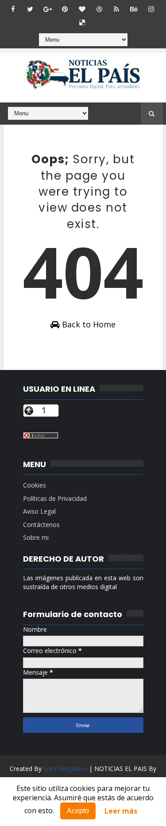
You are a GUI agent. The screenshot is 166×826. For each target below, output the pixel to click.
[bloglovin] (82, 9)
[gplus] (47, 9)
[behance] (133, 9)
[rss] (116, 9)
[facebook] (12, 9)
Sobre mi (36, 537)
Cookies (34, 485)
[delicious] (82, 22)
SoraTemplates (65, 768)
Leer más (120, 811)
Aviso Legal (39, 511)
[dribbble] (99, 9)
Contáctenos (41, 524)
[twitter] (30, 9)
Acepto (78, 810)
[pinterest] (64, 9)
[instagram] (151, 9)
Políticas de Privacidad (55, 498)
